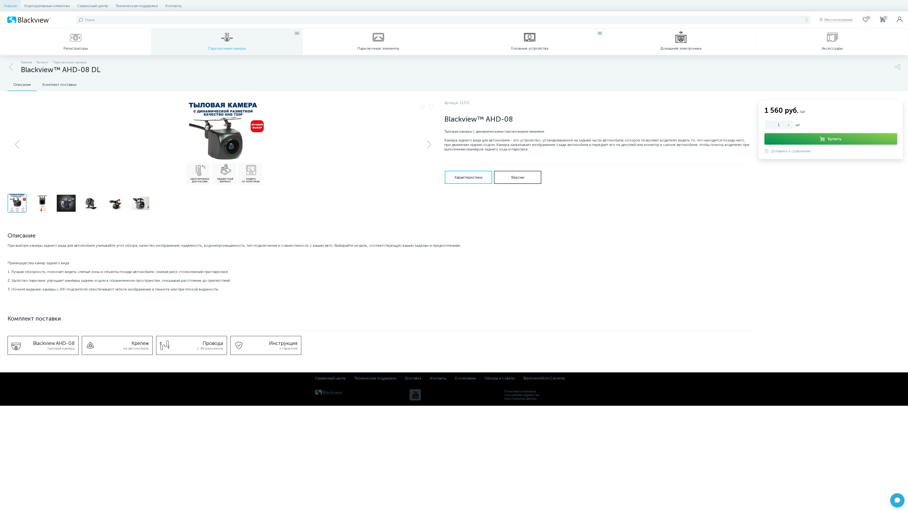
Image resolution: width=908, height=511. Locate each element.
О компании (465, 378)
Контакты (173, 6)
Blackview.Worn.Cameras (544, 378)
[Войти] (899, 19)
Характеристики (468, 177)
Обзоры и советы (500, 378)
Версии (517, 177)
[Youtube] (415, 395)
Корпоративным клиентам (47, 6)
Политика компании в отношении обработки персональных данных (521, 395)
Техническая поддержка (137, 6)
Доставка (413, 378)
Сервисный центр (92, 6)
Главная (10, 6)
